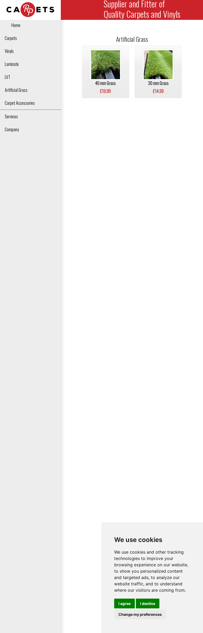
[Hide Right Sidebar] (191, 10)
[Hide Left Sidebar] (67, 10)
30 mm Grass (158, 83)
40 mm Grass (105, 83)
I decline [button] (147, 603)
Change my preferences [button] (140, 614)
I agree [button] (124, 603)
